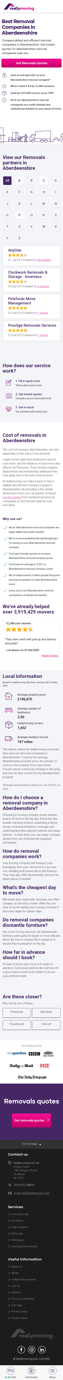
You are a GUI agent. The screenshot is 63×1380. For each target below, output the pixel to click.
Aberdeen (46, 1011)
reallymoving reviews (23, 1279)
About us (16, 1266)
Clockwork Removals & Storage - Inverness (27, 274)
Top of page (30, 1144)
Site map (16, 1305)
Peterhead (16, 1011)
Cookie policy (19, 1318)
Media (15, 1273)
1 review (42, 313)
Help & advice (19, 1227)
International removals (24, 1246)
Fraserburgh (16, 1024)
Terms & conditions (22, 1298)
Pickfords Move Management (22, 301)
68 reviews (44, 260)
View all (46, 1024)
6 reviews (43, 286)
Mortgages (17, 1240)
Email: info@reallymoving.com (31, 1193)
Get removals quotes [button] (29, 1120)
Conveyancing (19, 1214)
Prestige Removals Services (32, 325)
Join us (15, 1285)
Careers (16, 1292)
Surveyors (17, 1220)
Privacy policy (19, 1311)
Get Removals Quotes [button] (31, 63)
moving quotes (12, 497)
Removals (17, 1233)
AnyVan (14, 250)
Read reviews (50, 655)
